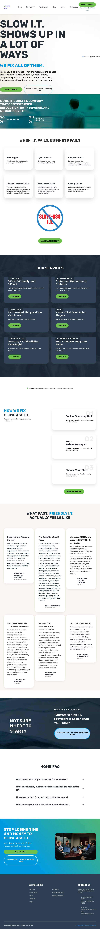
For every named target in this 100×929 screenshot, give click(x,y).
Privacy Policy (79, 925)
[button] (34, 7)
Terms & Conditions (90, 925)
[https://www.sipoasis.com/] (8, 7)
